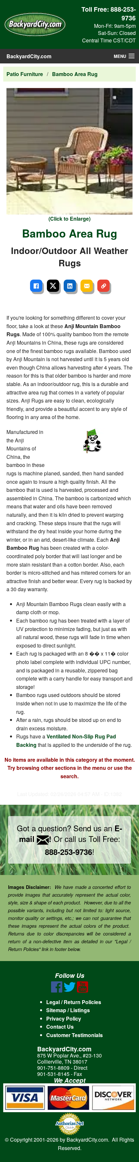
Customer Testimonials (74, 1035)
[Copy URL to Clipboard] (103, 286)
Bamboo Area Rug (75, 74)
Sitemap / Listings (68, 1010)
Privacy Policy (63, 1018)
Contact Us (60, 1026)
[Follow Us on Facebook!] (56, 990)
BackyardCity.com (28, 56)
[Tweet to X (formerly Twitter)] (53, 286)
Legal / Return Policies (73, 1002)
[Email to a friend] (86, 286)
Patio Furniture (24, 74)
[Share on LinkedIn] (70, 286)
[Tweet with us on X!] (70, 990)
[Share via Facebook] (36, 286)
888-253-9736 (123, 13)
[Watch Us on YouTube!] (82, 990)
